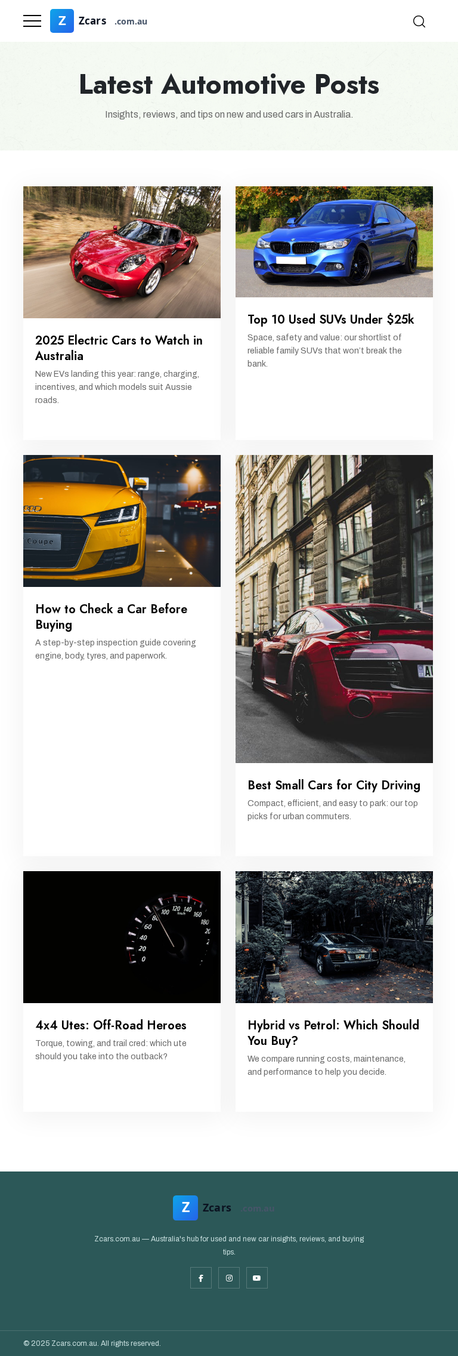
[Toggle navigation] (32, 20)
